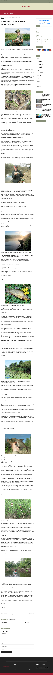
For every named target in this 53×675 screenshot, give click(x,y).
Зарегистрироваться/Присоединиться (14, 0)
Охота (21, 0)
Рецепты (46, 0)
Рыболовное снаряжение (42, 84)
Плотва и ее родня (27, 622)
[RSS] (48, 2)
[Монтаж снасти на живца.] (39, 101)
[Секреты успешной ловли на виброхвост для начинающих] (39, 111)
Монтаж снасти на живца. (46, 99)
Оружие (24, 0)
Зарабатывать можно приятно (44, 23)
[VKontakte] (51, 2)
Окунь (39, 69)
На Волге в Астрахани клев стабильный (8, 614)
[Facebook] (45, 2)
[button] (50, 12)
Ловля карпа (40, 61)
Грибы (43, 0)
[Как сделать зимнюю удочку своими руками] (39, 106)
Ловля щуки (40, 67)
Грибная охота (39, 75)
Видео (49, 0)
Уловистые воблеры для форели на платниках (28, 615)
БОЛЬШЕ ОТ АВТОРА (12, 619)
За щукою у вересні (16, 622)
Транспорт (36, 0)
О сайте (38, 674)
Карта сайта (42, 674)
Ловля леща (40, 62)
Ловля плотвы (40, 64)
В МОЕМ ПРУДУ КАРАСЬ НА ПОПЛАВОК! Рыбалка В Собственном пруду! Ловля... (46, 115)
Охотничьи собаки (40, 80)
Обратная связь (47, 674)
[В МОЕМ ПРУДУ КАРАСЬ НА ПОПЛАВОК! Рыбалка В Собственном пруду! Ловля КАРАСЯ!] (39, 116)
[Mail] (46, 2)
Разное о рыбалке (41, 72)
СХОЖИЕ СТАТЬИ (5, 619)
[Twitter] (49, 2)
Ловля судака (40, 66)
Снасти (39, 73)
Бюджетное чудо (4, 622)
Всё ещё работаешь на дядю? (44, 20)
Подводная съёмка (41, 70)
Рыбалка (28, 0)
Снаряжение (32, 0)
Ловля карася (40, 59)
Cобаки (40, 0)
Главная (34, 674)
